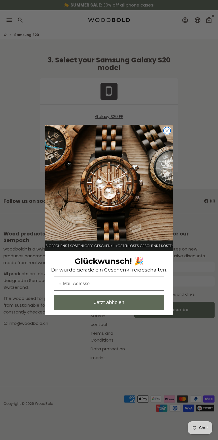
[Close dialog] (167, 130)
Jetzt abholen (109, 302)
